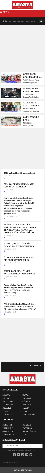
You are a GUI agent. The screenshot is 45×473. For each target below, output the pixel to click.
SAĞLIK (25, 408)
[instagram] (22, 454)
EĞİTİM (5, 398)
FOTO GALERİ (8, 401)
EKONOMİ (26, 398)
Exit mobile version (23, 470)
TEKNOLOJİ (7, 414)
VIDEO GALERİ (28, 414)
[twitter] (18, 454)
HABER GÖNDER (29, 431)
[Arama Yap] (41, 21)
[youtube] (26, 454)
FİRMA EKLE (7, 428)
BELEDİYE (6, 408)
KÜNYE (25, 435)
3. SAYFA (6, 395)
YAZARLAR (27, 428)
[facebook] (14, 454)
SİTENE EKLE (8, 435)
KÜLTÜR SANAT (9, 405)
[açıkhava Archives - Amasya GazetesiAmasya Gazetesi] (22, 5)
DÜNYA (25, 395)
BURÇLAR (26, 425)
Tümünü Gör (37, 366)
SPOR (24, 411)
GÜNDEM (26, 401)
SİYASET (6, 411)
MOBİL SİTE (7, 425)
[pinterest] (31, 454)
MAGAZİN (26, 405)
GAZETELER (7, 431)
